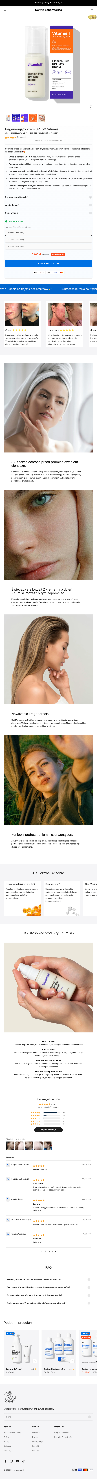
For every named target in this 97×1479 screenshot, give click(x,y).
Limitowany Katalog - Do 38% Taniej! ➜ (48, 3)
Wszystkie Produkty (12, 1432)
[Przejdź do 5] (41, 118)
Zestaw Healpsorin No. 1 (55, 1369)
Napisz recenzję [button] (48, 1129)
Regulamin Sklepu (62, 1432)
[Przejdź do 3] (24, 118)
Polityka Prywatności (63, 1437)
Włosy (6, 1441)
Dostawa (36, 1432)
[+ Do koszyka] (35, 1361)
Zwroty (35, 1437)
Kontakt (35, 1446)
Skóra (6, 1437)
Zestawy (7, 1450)
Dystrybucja (37, 1441)
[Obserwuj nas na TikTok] (23, 1461)
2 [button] (45, 1251)
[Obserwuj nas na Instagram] (11, 1461)
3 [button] (49, 1251)
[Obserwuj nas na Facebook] (5, 1461)
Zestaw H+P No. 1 (14, 1369)
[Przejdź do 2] (16, 118)
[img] (38, 1165)
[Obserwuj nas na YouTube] (17, 1461)
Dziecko (7, 1446)
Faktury (35, 1450)
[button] (11, 137)
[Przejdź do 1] (7, 118)
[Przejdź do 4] (33, 118)
